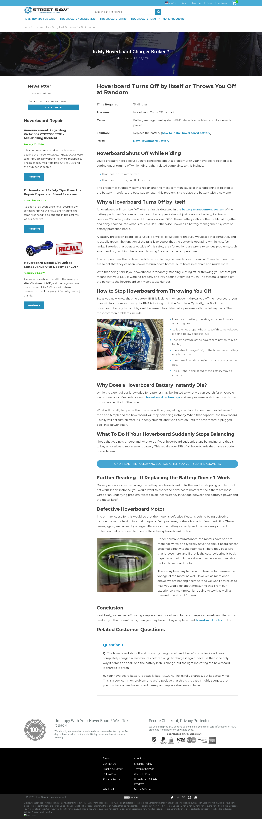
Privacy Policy (111, 779)
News (183, 3)
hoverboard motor (209, 620)
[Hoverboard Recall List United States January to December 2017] (53, 248)
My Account (222, 3)
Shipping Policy (143, 763)
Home (27, 27)
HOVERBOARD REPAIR (144, 18)
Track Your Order (113, 768)
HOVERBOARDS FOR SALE (39, 18)
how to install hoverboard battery (186, 133)
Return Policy (111, 774)
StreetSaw (40, 797)
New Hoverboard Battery (151, 141)
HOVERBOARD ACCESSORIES (78, 18)
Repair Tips (196, 3)
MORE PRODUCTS (174, 18)
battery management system (203, 209)
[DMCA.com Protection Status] (131, 797)
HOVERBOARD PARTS (113, 18)
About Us (139, 758)
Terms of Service (144, 768)
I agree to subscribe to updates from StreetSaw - (48, 101)
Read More (34, 176)
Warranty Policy (143, 774)
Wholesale (109, 789)
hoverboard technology (163, 397)
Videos (209, 3)
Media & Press (142, 789)
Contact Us (109, 763)
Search (107, 758)
